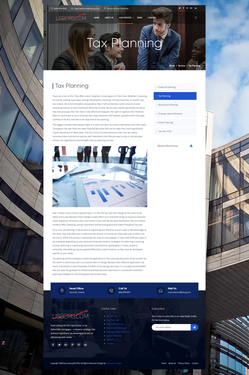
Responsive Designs (114, 363)
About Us (109, 18)
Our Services (125, 18)
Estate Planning (165, 122)
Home (96, 18)
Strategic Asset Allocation (170, 113)
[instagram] (187, 8)
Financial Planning (167, 87)
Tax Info (110, 339)
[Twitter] (180, 8)
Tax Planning (164, 96)
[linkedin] (195, 8)
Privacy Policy (183, 363)
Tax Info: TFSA (164, 131)
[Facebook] (183, 8)
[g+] (191, 8)
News (139, 18)
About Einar (111, 316)
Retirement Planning (168, 105)
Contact (152, 18)
